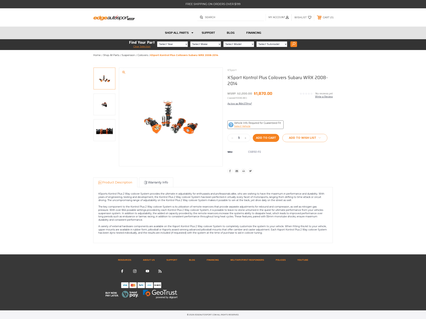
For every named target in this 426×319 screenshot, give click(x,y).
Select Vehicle (242, 126)
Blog (231, 32)
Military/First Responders (247, 260)
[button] (122, 294)
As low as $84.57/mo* (239, 103)
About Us (149, 260)
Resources (124, 260)
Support (208, 32)
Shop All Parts (177, 32)
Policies (281, 260)
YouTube (302, 260)
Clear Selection (142, 46)
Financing (253, 32)
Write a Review (324, 96)
